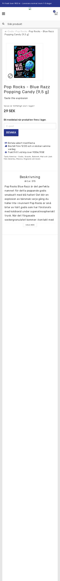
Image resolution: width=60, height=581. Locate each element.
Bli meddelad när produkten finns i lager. (25, 120)
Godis (11, 31)
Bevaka (11, 132)
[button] (56, 13)
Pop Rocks (21, 31)
